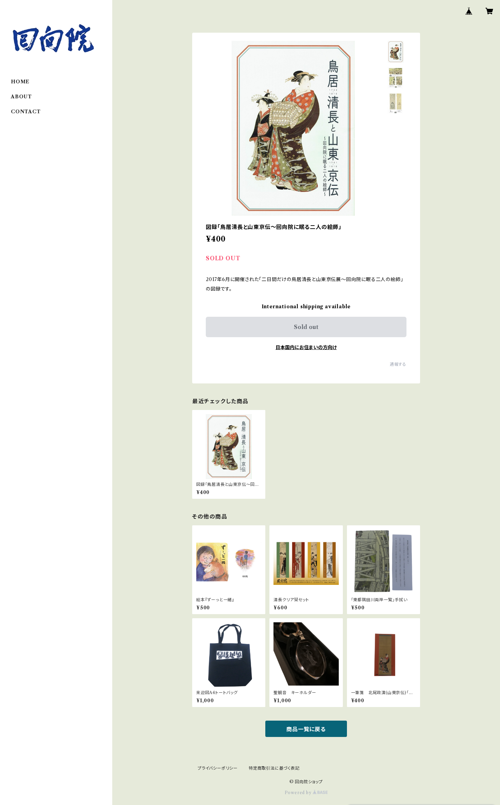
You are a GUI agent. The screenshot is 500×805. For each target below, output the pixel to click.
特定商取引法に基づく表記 (274, 768)
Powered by (299, 792)
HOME (20, 82)
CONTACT (26, 112)
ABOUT (21, 97)
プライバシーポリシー (218, 768)
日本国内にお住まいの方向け (306, 347)
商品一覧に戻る (306, 729)
